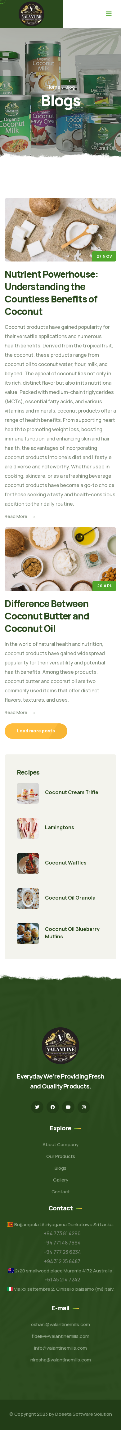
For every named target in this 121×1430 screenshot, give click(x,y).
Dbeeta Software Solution (83, 1414)
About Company (60, 1144)
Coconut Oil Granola (70, 897)
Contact (61, 1191)
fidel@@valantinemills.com (60, 1336)
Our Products (60, 1156)
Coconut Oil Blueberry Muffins (72, 933)
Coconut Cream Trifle (71, 792)
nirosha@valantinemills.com (60, 1359)
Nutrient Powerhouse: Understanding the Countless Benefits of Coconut (51, 293)
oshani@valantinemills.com (60, 1324)
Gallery (60, 1180)
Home (53, 86)
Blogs (60, 1168)
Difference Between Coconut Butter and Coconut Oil (47, 616)
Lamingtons (59, 827)
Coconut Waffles (66, 862)
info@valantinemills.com (60, 1348)
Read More (16, 516)
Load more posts (36, 731)
